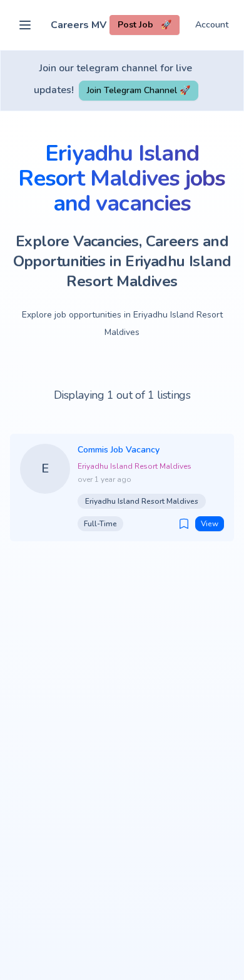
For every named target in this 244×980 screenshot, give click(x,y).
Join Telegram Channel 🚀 (138, 90)
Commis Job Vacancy (119, 450)
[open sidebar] (25, 25)
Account (211, 25)
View (209, 524)
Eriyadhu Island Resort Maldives (134, 466)
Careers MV (78, 25)
